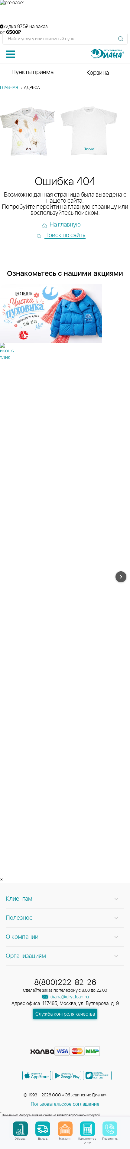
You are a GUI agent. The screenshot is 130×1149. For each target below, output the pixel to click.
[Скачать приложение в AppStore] (36, 1075)
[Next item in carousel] (120, 576)
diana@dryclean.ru (69, 996)
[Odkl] (54, 1042)
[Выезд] (42, 1128)
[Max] (87, 1042)
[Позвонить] (109, 1128)
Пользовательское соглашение (65, 1104)
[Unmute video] (65, 15)
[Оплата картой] (42, 1051)
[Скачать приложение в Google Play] (67, 1075)
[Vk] (43, 1042)
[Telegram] (76, 1042)
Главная (9, 88)
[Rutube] (65, 1042)
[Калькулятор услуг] (87, 1128)
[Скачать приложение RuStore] (97, 1075)
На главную (65, 225)
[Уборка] (20, 1128)
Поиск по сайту (65, 235)
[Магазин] (65, 1128)
